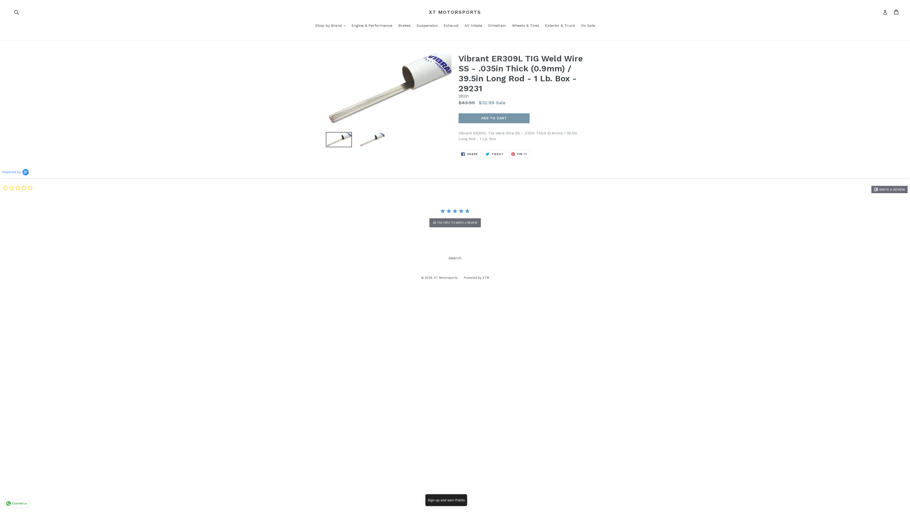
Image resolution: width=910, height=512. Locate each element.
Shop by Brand (331, 25)
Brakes (404, 25)
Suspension (427, 25)
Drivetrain (497, 25)
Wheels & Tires (525, 25)
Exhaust (451, 25)
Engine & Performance (371, 25)
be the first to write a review (455, 223)
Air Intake (473, 25)
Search (455, 258)
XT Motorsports (455, 12)
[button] (889, 189)
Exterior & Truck (560, 25)
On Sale (588, 25)
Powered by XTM (476, 277)
